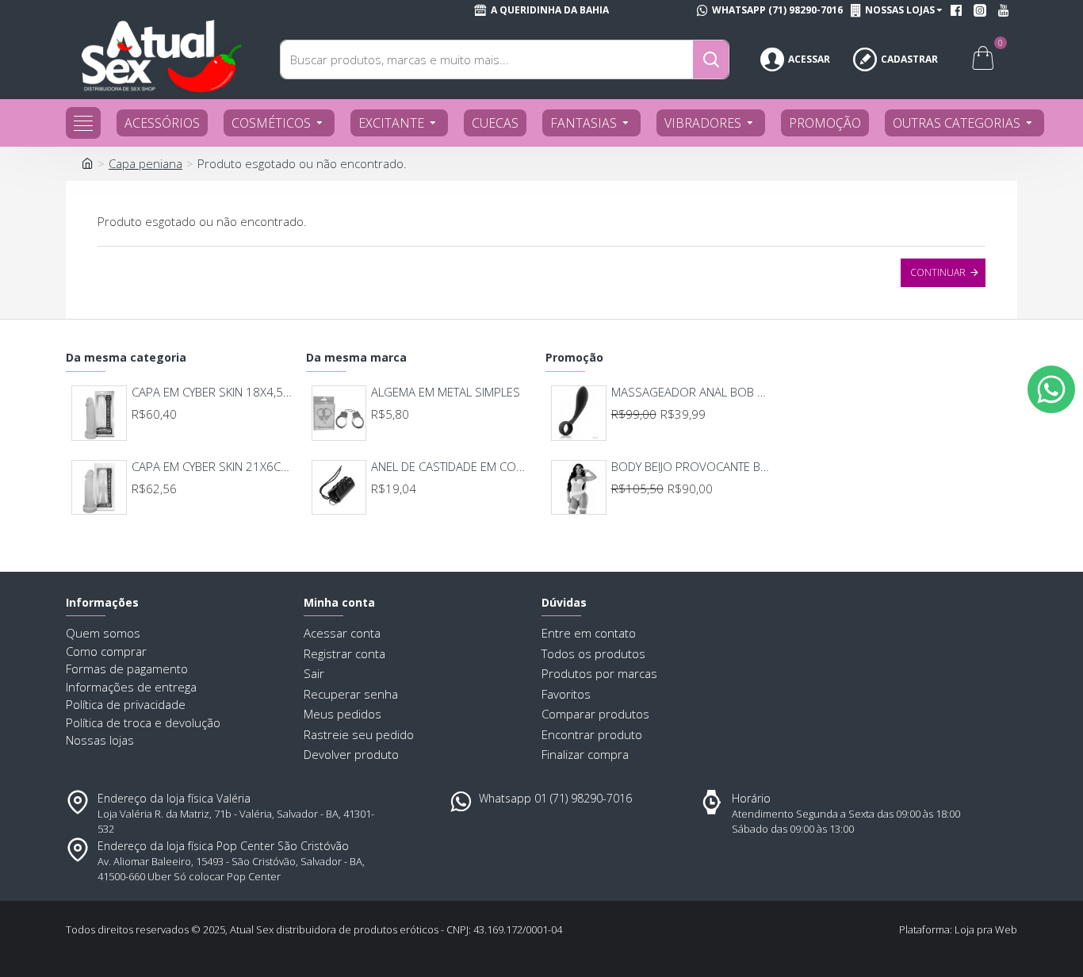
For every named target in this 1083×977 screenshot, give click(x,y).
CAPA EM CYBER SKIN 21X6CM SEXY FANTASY (212, 466)
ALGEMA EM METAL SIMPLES (445, 392)
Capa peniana (145, 163)
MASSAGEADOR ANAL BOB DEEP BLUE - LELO (691, 392)
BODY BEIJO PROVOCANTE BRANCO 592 (691, 466)
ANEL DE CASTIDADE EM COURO (451, 466)
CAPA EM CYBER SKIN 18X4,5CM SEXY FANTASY (212, 392)
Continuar (938, 272)
